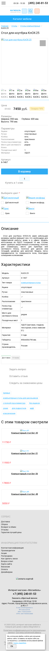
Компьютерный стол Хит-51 (24, 453)
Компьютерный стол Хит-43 (24, 433)
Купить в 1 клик (14, 182)
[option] (24, 61)
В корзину (24, 171)
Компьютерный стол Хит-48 (24, 494)
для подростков (19, 408)
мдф (32, 408)
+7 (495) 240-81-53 (24, 593)
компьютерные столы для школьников (20, 398)
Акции (4, 553)
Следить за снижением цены (25, 383)
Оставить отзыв (18, 376)
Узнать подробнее (19, 643)
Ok (11, 646)
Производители (8, 550)
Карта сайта (6, 564)
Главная (4, 26)
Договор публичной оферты (28, 632)
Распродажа (6, 556)
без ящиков (34, 403)
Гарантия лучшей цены (11, 532)
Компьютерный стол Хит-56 (24, 474)
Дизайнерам (6, 572)
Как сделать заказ (9, 559)
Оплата (4, 569)
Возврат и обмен (8, 527)
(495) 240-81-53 (38, 3)
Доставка (6, 358)
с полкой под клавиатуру (14, 403)
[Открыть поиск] (30, 11)
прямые (6, 393)
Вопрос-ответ (7, 561)
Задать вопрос (17, 369)
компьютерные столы (31, 283)
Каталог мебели (22, 18)
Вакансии (5, 567)
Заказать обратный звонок (24, 598)
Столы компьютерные (30, 26)
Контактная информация (12, 548)
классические (9, 413)
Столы (14, 26)
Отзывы (15, 358)
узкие (5, 408)
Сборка (4, 524)
